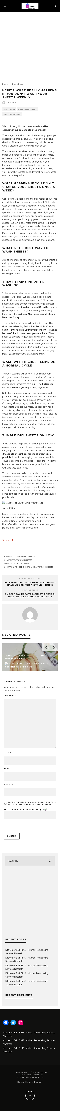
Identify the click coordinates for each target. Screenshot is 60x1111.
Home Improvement (27, 109)
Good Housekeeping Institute (31, 142)
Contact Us (40, 1072)
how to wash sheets (42, 567)
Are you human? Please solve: (22, 809)
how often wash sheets (17, 564)
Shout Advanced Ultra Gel (34, 307)
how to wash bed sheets (17, 567)
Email (8, 768)
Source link (7, 540)
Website (8, 784)
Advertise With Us (32, 1075)
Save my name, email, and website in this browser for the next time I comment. (32, 803)
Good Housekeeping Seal (15, 326)
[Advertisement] (30, 44)
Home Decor (9, 109)
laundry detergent (39, 323)
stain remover (9, 307)
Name (7, 753)
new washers (24, 393)
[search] (50, 861)
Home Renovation (12, 114)
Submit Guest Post (32, 1077)
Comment (10, 695)
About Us (21, 1072)
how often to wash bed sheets (20, 557)
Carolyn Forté (36, 139)
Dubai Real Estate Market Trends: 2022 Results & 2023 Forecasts (30, 595)
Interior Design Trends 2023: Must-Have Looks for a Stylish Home (30, 583)
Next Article (30, 590)
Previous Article (30, 579)
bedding (50, 205)
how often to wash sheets (18, 560)
